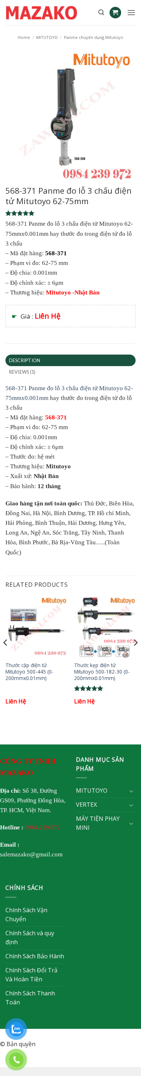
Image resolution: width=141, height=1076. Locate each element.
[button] (101, 12)
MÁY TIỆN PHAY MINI (98, 823)
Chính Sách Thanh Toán (30, 998)
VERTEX (86, 805)
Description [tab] (24, 360)
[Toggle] (131, 791)
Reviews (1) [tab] (22, 372)
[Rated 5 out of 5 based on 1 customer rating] (70, 213)
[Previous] (5, 657)
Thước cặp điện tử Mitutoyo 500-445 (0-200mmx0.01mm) (29, 671)
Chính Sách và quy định (29, 937)
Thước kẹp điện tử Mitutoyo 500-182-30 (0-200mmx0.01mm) (102, 671)
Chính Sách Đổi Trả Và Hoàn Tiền (31, 974)
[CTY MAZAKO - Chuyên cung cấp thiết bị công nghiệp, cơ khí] (49, 12)
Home (24, 37)
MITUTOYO (47, 37)
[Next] (135, 657)
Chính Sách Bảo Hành (34, 956)
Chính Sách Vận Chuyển (26, 914)
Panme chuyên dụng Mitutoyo (93, 37)
